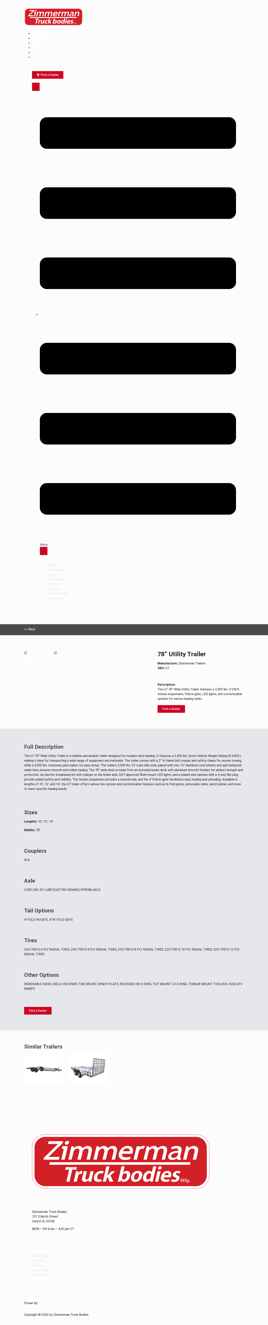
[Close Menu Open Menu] (43, 551)
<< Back (29, 629)
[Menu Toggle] (36, 87)
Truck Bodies (41, 33)
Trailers (37, 43)
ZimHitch (38, 38)
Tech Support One (52, 1303)
